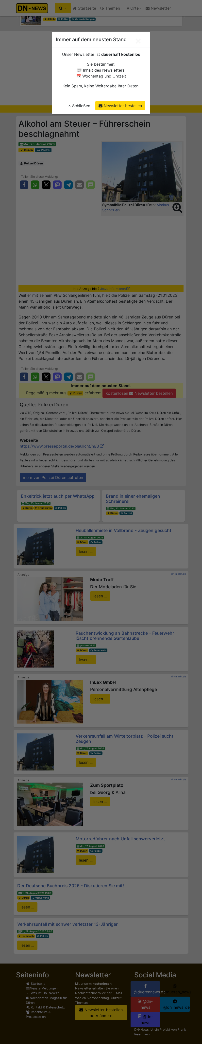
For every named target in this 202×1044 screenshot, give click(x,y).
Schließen (79, 105)
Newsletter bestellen (122, 105)
